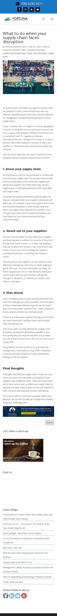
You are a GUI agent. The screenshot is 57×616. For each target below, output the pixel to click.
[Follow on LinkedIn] (31, 9)
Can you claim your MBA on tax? (17, 562)
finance (46, 46)
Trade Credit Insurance (13, 582)
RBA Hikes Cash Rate (12, 547)
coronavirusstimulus (36, 50)
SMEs (23, 50)
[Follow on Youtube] (37, 9)
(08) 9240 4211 (32, 3)
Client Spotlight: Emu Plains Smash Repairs (22, 533)
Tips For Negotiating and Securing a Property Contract (27, 576)
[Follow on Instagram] (25, 9)
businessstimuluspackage (14, 53)
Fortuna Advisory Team (16, 46)
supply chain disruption (37, 53)
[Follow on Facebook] (19, 9)
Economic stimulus (11, 50)
